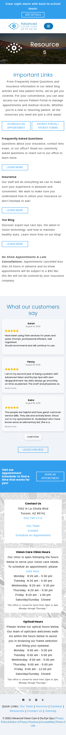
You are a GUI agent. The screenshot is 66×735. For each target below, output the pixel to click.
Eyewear (56, 706)
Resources (17, 711)
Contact (33, 530)
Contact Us (34, 711)
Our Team (33, 525)
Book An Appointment (50, 476)
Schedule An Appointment (33, 535)
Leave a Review (33, 449)
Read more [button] (10, 388)
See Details (33, 14)
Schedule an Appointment (16, 126)
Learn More (15, 167)
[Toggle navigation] (48, 26)
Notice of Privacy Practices (24, 722)
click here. (33, 571)
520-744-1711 (33, 518)
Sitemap (50, 711)
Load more (33, 436)
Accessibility (47, 722)
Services (42, 706)
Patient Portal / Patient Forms (48, 126)
